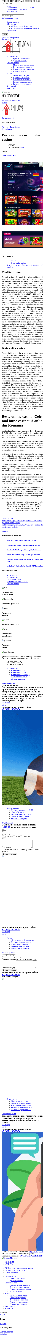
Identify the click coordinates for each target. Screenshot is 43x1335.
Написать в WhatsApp (11, 100)
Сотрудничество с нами (21, 1105)
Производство (12, 577)
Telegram (26, 836)
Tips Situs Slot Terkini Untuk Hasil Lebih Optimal (23, 545)
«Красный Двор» (36, 1252)
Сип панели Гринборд (20, 675)
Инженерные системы (22, 80)
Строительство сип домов (23, 69)
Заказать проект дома (20, 816)
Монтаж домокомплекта (21, 942)
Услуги (9, 938)
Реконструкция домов (22, 84)
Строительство (13, 584)
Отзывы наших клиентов (21, 1108)
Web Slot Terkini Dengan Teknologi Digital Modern (24, 550)
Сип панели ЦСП (18, 673)
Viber (18, 836)
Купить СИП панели (21, 58)
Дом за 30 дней (17, 812)
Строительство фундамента (22, 940)
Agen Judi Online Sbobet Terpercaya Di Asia (22, 540)
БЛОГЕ (6, 827)
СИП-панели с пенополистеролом (25, 28)
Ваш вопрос (7, 847)
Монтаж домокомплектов (23, 65)
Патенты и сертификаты (21, 1103)
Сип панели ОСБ (18, 670)
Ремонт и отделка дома (22, 82)
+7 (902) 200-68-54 (11, 709)
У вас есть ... (7, 834)
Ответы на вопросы (19, 819)
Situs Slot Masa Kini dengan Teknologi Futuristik (23, 555)
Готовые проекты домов (21, 814)
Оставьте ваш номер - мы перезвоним (17, 959)
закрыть (5, 531)
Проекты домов (13, 22)
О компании (12, 1099)
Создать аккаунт (6, 1332)
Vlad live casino (17, 261)
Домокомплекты (20, 61)
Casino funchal (7, 518)
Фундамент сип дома (21, 75)
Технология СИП (14, 579)
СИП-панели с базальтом (21, 26)
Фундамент (11, 30)
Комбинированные (19, 677)
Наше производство (19, 1101)
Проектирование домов (22, 67)
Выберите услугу (9, 955)
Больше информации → (21, 1110)
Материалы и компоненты (17, 582)
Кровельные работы (21, 78)
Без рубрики (15, 127)
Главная (5, 127)
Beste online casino (9, 155)
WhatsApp (9, 836)
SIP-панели (11, 24)
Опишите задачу (9, 968)
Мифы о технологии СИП (22, 810)
